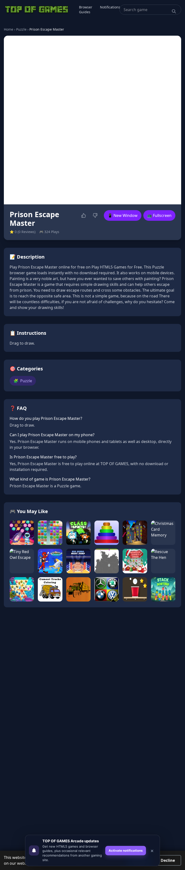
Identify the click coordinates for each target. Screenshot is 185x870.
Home (8, 29)
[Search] (174, 11)
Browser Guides (85, 9)
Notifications (110, 7)
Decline (168, 860)
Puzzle (21, 29)
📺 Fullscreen (159, 215)
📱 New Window (123, 215)
